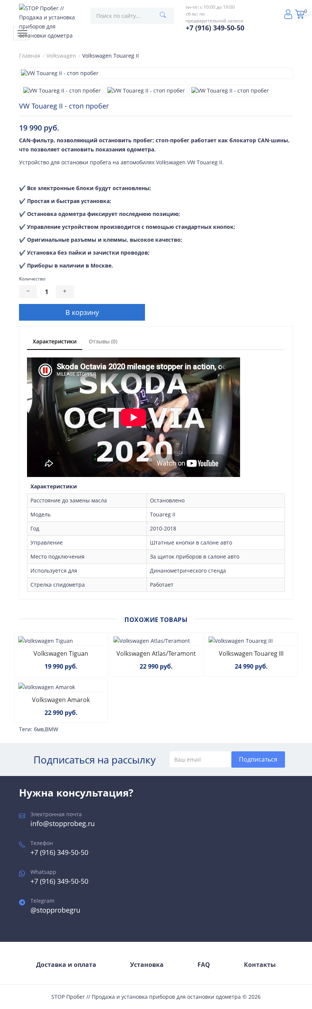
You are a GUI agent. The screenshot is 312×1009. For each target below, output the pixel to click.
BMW (51, 729)
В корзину (82, 312)
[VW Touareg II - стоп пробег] (156, 73)
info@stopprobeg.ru (62, 823)
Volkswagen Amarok (61, 700)
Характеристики (54, 341)
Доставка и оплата (66, 964)
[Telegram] (276, 13)
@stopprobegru (55, 910)
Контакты (260, 964)
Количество (32, 278)
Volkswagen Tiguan (60, 653)
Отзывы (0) (103, 341)
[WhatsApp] (262, 13)
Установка (147, 964)
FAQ (203, 964)
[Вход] (289, 15)
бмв (39, 729)
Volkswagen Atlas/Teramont (156, 653)
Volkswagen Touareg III (251, 653)
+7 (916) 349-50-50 (59, 852)
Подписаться (258, 759)
